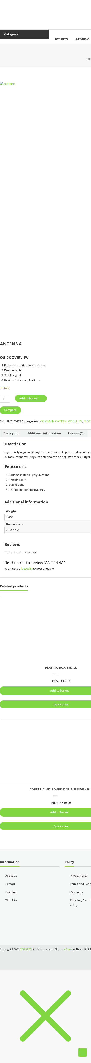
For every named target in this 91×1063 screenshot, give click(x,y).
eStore (68, 949)
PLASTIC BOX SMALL (61, 667)
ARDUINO (83, 39)
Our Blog (10, 892)
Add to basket (28, 398)
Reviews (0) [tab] (75, 433)
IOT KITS (61, 39)
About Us (11, 875)
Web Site (11, 900)
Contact (10, 884)
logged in (27, 568)
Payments (76, 892)
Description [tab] (11, 433)
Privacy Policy (78, 875)
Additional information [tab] (44, 433)
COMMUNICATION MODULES (61, 421)
